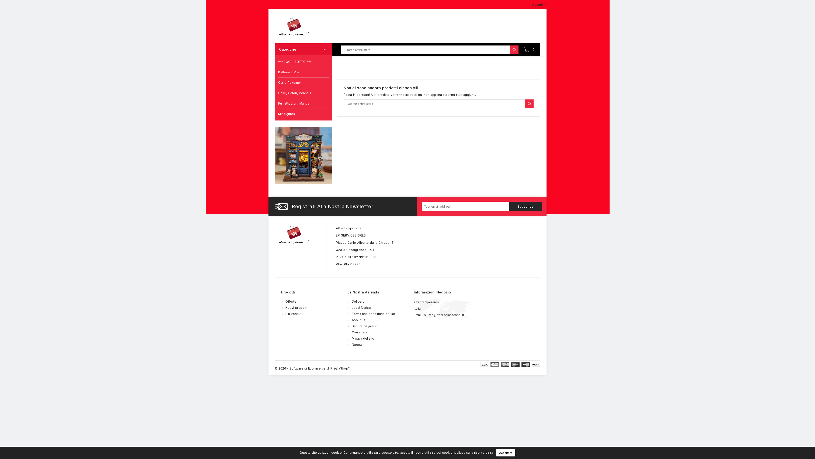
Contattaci (359, 332)
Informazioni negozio (432, 292)
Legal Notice (361, 307)
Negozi (357, 344)
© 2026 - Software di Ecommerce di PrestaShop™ (312, 368)
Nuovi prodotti (296, 307)
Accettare (505, 453)
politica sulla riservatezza (473, 452)
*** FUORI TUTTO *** (295, 62)
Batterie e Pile (288, 72)
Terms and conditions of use (373, 314)
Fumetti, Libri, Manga (294, 103)
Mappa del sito (363, 338)
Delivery (358, 301)
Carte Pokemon (290, 82)
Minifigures (286, 114)
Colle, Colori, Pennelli (294, 93)
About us (358, 320)
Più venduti (293, 314)
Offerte (290, 301)
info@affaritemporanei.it (446, 315)
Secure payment (364, 326)
